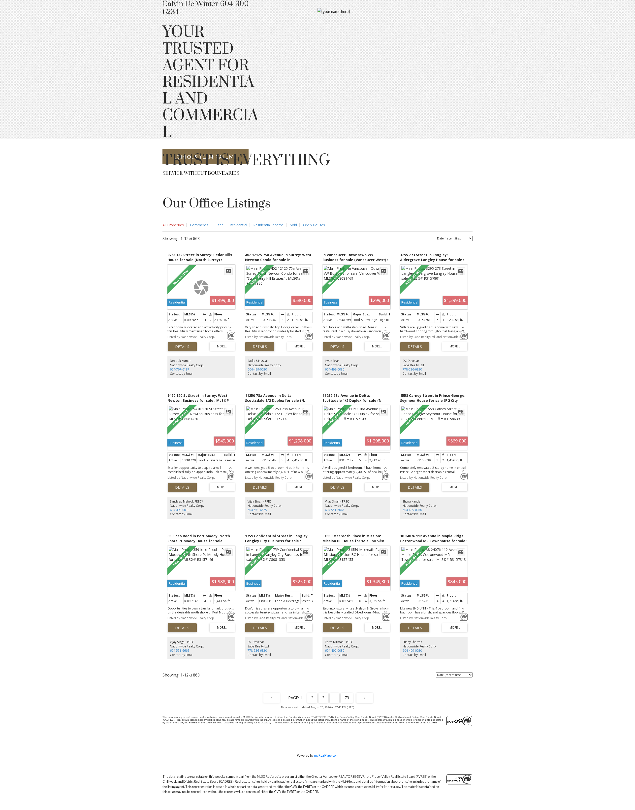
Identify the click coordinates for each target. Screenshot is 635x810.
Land (219, 225)
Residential (238, 225)
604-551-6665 (257, 510)
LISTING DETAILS (182, 346)
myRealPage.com (326, 755)
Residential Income (268, 225)
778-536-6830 (412, 369)
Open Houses (314, 225)
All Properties (173, 225)
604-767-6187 (179, 369)
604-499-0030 (257, 369)
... (334, 698)
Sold (293, 225)
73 (347, 698)
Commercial (199, 225)
